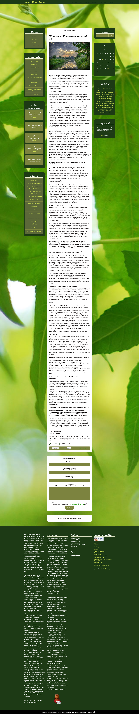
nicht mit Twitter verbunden (65, 448)
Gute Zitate (34, 227)
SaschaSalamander (99, 560)
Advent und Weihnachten (34, 46)
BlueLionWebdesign (106, 569)
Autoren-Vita (34, 64)
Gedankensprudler (99, 557)
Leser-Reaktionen (34, 71)
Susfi (95, 543)
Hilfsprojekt (34, 74)
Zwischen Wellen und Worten (101, 556)
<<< (97, 49)
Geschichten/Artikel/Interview (34, 77)
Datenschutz (103, 2)
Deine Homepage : (69, 477)
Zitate (102, 135)
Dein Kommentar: (69, 484)
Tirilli (95, 546)
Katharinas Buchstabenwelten (101, 565)
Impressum (94, 2)
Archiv (81, 2)
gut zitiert (34, 209)
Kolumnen (34, 39)
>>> (112, 49)
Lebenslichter (97, 554)
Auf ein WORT (34, 61)
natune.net (34, 206)
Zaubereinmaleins (98, 562)
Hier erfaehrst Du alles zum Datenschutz (79, 712)
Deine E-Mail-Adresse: (69, 469)
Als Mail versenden (81, 448)
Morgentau (97, 549)
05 (102, 59)
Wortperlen (97, 548)
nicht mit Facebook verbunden (50, 448)
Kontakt (87, 2)
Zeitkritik (34, 36)
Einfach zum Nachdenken (100, 564)
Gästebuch (111, 2)
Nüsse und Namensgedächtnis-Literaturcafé (34, 223)
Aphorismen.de (34, 180)
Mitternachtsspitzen (99, 552)
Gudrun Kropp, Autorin (34, 2)
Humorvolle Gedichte (34, 86)
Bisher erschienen (34, 67)
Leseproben (34, 42)
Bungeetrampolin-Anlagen (34, 203)
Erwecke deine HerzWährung (34, 196)
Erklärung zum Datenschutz (76, 504)
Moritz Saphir (110, 132)
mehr (34, 117)
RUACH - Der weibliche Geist (34, 183)
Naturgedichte (34, 94)
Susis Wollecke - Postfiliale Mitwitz (103, 559)
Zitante (96, 544)
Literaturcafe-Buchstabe (34, 218)
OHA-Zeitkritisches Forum (34, 200)
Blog (76, 2)
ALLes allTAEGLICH (99, 551)
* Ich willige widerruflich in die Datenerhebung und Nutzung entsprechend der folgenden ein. (70, 503)
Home (71, 2)
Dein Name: (69, 461)
